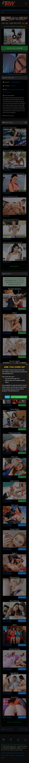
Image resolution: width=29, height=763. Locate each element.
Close (7, 397)
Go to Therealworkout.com (19, 397)
